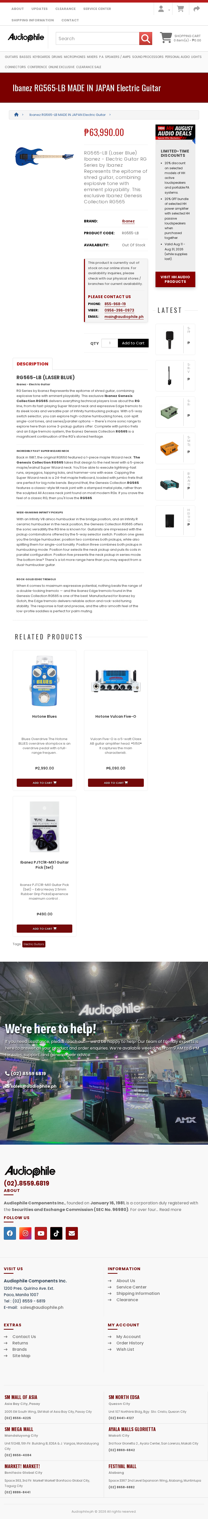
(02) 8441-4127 (121, 1418)
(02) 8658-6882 (122, 1487)
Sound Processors (148, 57)
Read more (170, 1210)
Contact (70, 20)
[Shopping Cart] (180, 10)
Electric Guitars (34, 944)
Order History (130, 1343)
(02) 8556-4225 (18, 1418)
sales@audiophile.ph (34, 1086)
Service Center (97, 8)
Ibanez (128, 221)
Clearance (65, 8)
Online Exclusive (61, 67)
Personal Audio (177, 57)
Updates (39, 8)
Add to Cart (133, 343)
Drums (57, 57)
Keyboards (41, 57)
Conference (37, 67)
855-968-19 (115, 304)
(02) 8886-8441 (17, 1492)
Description (32, 364)
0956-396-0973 (119, 310)
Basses (25, 57)
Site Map (21, 1355)
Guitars (11, 57)
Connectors (15, 67)
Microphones (74, 57)
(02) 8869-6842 (122, 1450)
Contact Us (24, 1336)
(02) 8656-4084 (18, 1455)
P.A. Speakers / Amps (115, 57)
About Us (125, 1280)
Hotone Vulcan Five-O (115, 716)
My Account (128, 1336)
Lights (196, 57)
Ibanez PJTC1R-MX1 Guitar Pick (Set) (44, 865)
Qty (94, 343)
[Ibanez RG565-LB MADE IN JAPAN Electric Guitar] (44, 156)
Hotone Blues (44, 716)
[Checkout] (196, 10)
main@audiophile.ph (124, 316)
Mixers (92, 57)
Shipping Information (32, 20)
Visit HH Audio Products (175, 279)
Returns (20, 1343)
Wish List (125, 1349)
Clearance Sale (88, 67)
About (17, 8)
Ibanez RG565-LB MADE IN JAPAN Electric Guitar (67, 114)
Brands (19, 1349)
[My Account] (162, 10)
